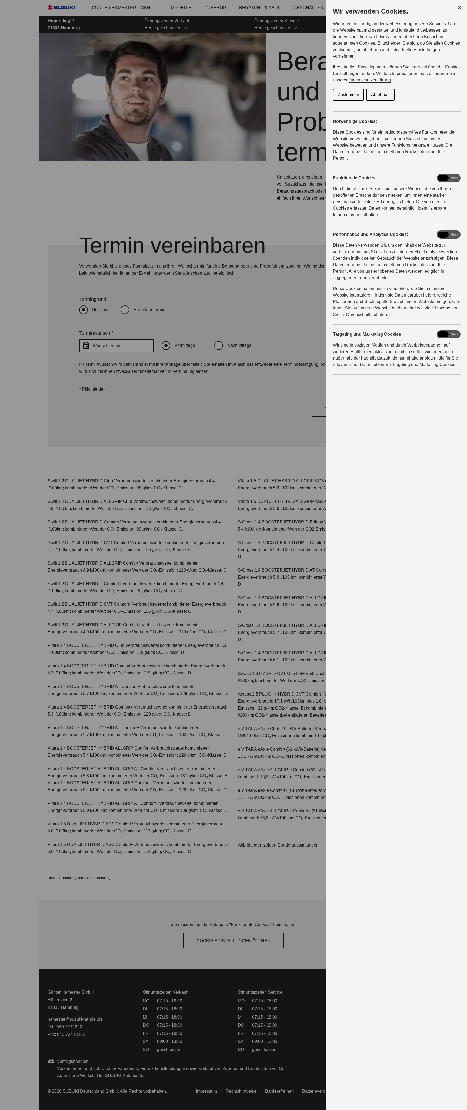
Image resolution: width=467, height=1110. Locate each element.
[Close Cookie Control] (459, 7)
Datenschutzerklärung (370, 80)
